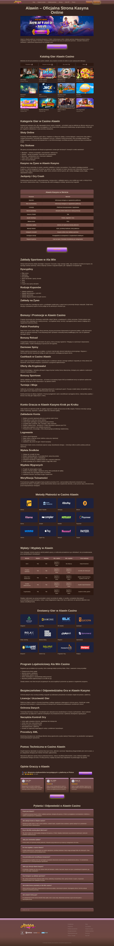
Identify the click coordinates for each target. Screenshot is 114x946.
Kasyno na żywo (47, 64)
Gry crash (65, 64)
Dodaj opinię (85, 773)
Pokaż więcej (57, 796)
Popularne (28, 64)
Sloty (84, 64)
